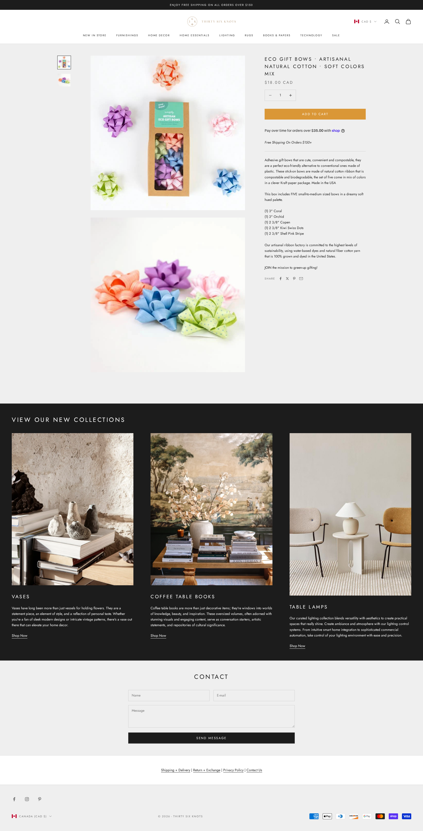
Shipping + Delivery (175, 770)
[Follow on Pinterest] (39, 799)
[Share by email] (301, 279)
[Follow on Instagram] (26, 799)
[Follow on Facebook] (14, 799)
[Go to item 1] (64, 62)
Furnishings (127, 35)
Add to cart (315, 114)
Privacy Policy (233, 770)
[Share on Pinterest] (294, 279)
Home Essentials (195, 35)
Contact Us (254, 770)
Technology (311, 35)
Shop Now (19, 635)
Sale (336, 35)
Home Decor (159, 35)
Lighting (227, 35)
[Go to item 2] (64, 80)
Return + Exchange (206, 770)
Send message (211, 738)
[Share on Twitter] (287, 279)
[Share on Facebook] (280, 279)
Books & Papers (277, 35)
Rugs (249, 35)
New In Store (94, 35)
